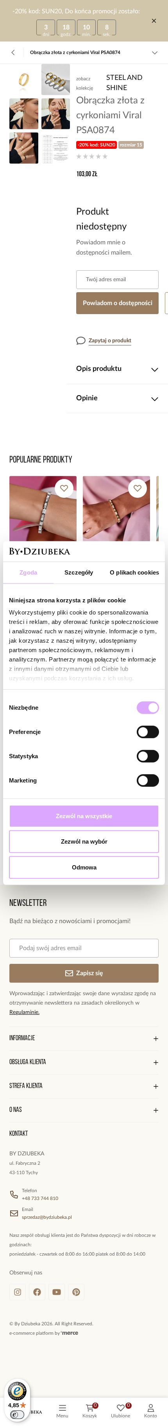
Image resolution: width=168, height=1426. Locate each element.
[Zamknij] (154, 20)
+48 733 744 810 (40, 1198)
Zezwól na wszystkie (84, 816)
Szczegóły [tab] (78, 572)
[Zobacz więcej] (155, 52)
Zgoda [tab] (28, 572)
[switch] (148, 732)
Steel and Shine (124, 83)
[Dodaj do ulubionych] (64, 488)
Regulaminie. (24, 1012)
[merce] (69, 1333)
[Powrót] (13, 52)
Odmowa (84, 867)
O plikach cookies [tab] (134, 572)
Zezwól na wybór (84, 841)
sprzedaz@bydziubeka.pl (47, 1217)
